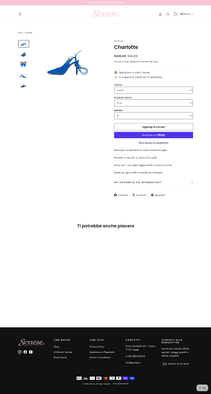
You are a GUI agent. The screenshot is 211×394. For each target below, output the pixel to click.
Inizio (20, 32)
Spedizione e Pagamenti (102, 352)
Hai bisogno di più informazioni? (138, 182)
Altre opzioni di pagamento (153, 142)
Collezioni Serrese (63, 352)
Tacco (118, 84)
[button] (187, 13)
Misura (118, 110)
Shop (56, 346)
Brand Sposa (60, 357)
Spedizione (135, 61)
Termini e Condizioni (100, 357)
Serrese (119, 41)
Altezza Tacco (123, 97)
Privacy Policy (97, 346)
